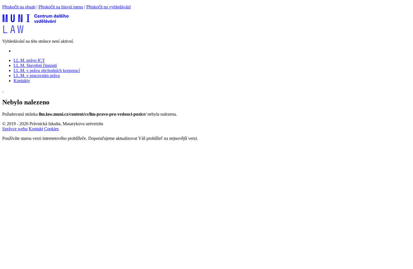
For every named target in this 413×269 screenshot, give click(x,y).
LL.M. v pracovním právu (36, 75)
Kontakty (21, 80)
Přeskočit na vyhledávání (108, 7)
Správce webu (15, 128)
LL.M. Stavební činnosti (35, 65)
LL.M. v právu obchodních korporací (46, 70)
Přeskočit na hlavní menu (60, 7)
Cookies (51, 128)
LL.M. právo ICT (29, 60)
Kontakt (36, 128)
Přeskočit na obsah (18, 7)
